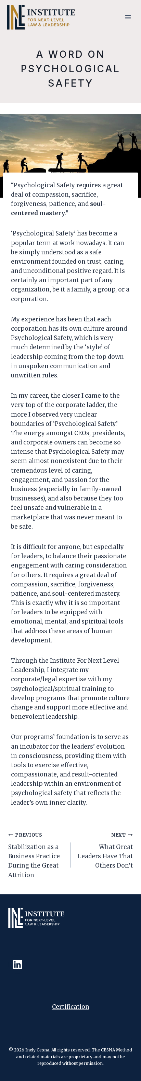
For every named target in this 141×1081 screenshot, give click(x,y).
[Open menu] (127, 17)
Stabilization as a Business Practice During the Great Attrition (34, 855)
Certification (70, 1007)
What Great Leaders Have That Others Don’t (105, 850)
